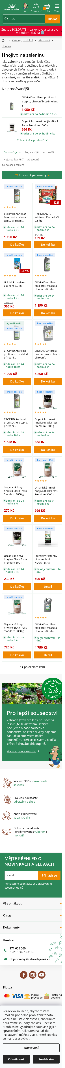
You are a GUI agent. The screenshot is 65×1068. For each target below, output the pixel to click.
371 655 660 (18, 948)
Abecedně (33, 159)
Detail (48, 587)
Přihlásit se (49, 875)
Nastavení (31, 1048)
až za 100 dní (22, 817)
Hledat (52, 19)
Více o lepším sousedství (21, 751)
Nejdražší (48, 152)
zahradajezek (32, 976)
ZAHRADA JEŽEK (23, 976)
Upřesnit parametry (33, 175)
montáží (19, 835)
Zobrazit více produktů (30, 140)
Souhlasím (46, 1059)
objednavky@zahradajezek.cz (30, 959)
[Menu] (57, 6)
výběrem (40, 831)
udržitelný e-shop (24, 801)
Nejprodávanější (13, 159)
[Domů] (4, 40)
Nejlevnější (32, 152)
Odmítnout (16, 1059)
